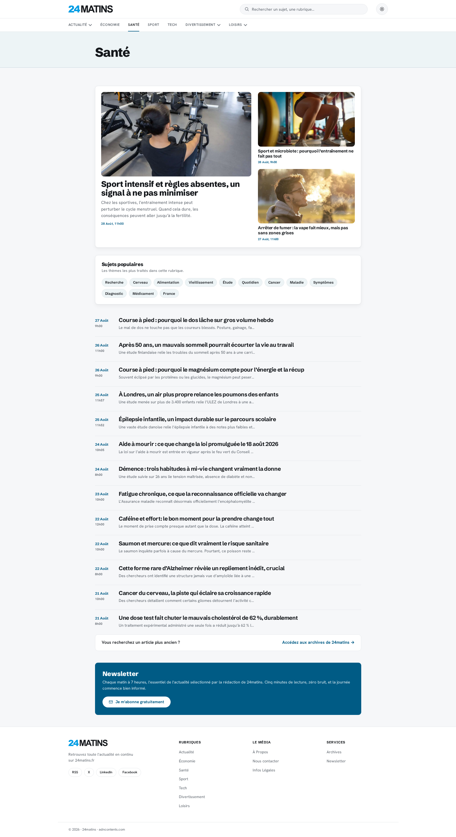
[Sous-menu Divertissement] (218, 25)
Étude (228, 282)
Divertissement (200, 24)
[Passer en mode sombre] (382, 9)
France (169, 293)
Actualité (77, 24)
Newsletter (336, 761)
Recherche (114, 282)
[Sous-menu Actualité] (90, 25)
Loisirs (235, 24)
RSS (75, 772)
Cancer (274, 282)
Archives (334, 752)
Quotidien (250, 282)
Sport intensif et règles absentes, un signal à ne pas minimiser (170, 188)
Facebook (129, 772)
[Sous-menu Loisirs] (245, 25)
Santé (133, 24)
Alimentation (168, 282)
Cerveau (140, 282)
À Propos (260, 752)
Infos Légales (264, 770)
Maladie (297, 282)
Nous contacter (266, 761)
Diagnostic (114, 293)
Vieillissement (201, 282)
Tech (172, 24)
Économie (110, 24)
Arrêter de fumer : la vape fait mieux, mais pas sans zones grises (303, 230)
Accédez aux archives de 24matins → (318, 642)
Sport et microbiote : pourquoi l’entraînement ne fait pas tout (305, 153)
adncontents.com (112, 829)
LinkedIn (106, 772)
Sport (153, 24)
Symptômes (323, 282)
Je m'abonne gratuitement (140, 702)
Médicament (143, 293)
